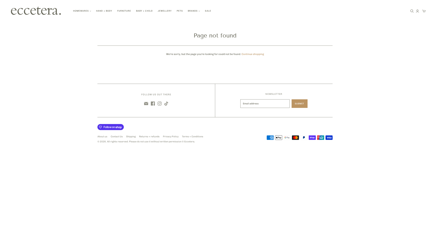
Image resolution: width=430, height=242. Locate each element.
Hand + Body (104, 11)
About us (102, 136)
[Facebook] (153, 104)
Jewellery (165, 11)
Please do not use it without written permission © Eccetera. (162, 141)
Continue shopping (253, 54)
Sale (208, 11)
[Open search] (412, 11)
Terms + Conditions (192, 136)
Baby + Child (144, 11)
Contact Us (117, 136)
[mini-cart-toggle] (424, 11)
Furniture (124, 11)
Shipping (131, 136)
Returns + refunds (149, 136)
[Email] (146, 104)
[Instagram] (160, 104)
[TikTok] (166, 104)
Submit (299, 103)
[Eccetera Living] (36, 11)
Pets (180, 11)
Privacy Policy (171, 136)
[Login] (417, 11)
